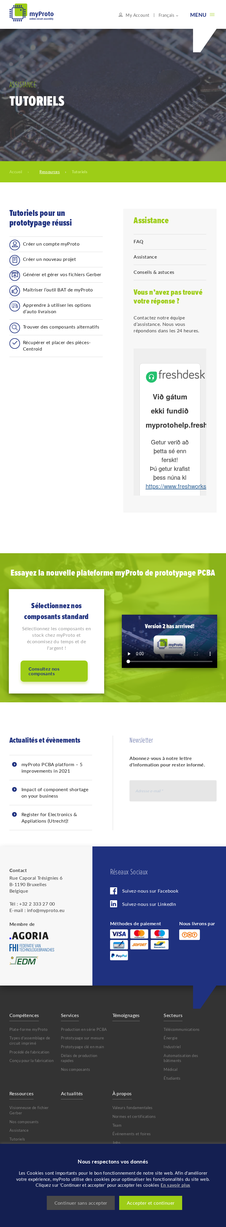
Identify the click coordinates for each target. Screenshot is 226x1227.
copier (149, 234)
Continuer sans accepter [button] (80, 1202)
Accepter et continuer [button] (151, 1202)
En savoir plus (175, 1185)
